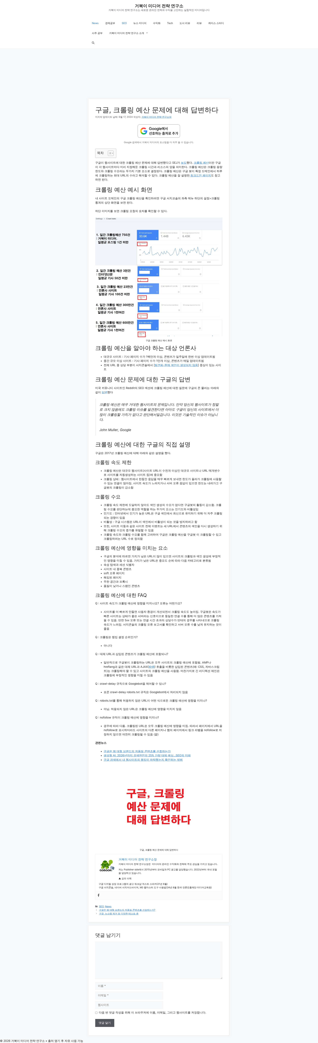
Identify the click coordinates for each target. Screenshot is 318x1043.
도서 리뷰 (185, 23)
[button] (93, 43)
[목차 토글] (109, 153)
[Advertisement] (159, 74)
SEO (124, 23)
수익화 (156, 23)
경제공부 (110, 23)
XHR (152, 666)
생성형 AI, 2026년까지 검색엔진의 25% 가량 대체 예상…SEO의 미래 (147, 755)
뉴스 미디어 (139, 23)
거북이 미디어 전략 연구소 (159, 5)
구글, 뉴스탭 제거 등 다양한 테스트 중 (118, 913)
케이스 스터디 (216, 23)
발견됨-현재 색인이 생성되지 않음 (176, 365)
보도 (183, 162)
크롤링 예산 (201, 162)
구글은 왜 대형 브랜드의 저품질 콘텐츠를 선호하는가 (137, 751)
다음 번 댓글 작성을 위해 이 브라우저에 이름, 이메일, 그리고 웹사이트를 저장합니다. (152, 1012)
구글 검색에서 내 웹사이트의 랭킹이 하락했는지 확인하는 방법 (143, 759)
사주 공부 (97, 33)
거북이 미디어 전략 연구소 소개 (126, 33)
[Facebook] (98, 895)
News (95, 23)
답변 (104, 392)
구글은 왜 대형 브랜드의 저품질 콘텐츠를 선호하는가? (127, 909)
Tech (170, 23)
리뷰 (199, 23)
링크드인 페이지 (200, 175)
